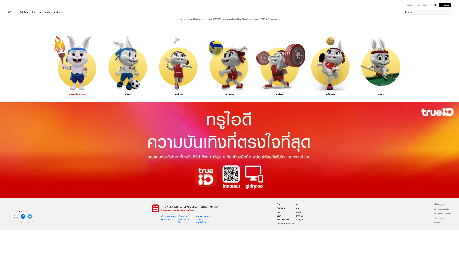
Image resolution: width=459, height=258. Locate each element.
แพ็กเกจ (299, 215)
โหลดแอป (408, 5)
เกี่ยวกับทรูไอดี (439, 204)
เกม (39, 12)
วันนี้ (9, 12)
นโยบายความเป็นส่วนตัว (442, 213)
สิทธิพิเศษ (24, 12)
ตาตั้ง (47, 12)
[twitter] (29, 216)
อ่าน (33, 12)
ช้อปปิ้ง (280, 215)
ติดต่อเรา (437, 222)
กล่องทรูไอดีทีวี (283, 219)
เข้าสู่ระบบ (445, 5)
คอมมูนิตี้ (299, 219)
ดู (15, 12)
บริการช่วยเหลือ (439, 218)
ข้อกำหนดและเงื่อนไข (441, 209)
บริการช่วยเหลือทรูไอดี (285, 223)
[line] (16, 216)
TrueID (15, 5)
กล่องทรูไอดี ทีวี (423, 5)
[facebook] (23, 216)
